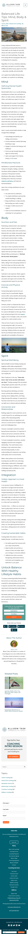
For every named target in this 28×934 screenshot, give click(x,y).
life (12, 158)
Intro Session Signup (14, 856)
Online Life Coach (14, 878)
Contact (14, 865)
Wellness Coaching (6, 792)
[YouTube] (19, 925)
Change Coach (14, 887)
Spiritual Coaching (14, 884)
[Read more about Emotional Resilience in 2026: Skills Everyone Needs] (14, 702)
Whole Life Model (14, 862)
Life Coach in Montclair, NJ (14, 907)
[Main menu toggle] (25, 5)
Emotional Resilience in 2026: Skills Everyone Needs (14, 710)
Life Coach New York (14, 910)
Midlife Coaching (14, 882)
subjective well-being (7, 181)
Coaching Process (14, 851)
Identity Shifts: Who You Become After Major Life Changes (12, 692)
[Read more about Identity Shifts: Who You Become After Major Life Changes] (14, 683)
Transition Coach (14, 873)
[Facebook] (9, 925)
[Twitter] (14, 925)
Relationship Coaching (7, 786)
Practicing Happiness (14, 860)
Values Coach (14, 880)
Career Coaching (5, 777)
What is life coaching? (14, 849)
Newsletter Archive (6, 783)
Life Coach (14, 871)
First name (6, 803)
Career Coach (14, 876)
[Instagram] (11, 925)
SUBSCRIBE (14, 617)
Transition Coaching (6, 789)
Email (5, 815)
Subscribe (14, 842)
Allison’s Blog (14, 858)
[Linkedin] (16, 925)
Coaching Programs (14, 853)
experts (23, 314)
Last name (6, 809)
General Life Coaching (15, 23)
